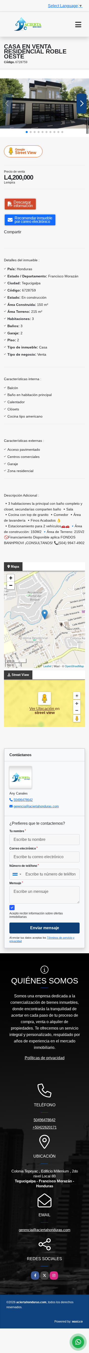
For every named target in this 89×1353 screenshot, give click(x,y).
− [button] (10, 585)
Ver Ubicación (42, 709)
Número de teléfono (24, 866)
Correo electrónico (23, 848)
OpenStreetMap (74, 666)
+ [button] (10, 578)
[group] (44, 103)
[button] (27, 132)
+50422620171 (45, 1127)
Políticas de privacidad (45, 1058)
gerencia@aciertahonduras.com (36, 806)
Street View (25, 151)
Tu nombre (17, 831)
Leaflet (47, 666)
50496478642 (23, 800)
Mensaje (16, 883)
